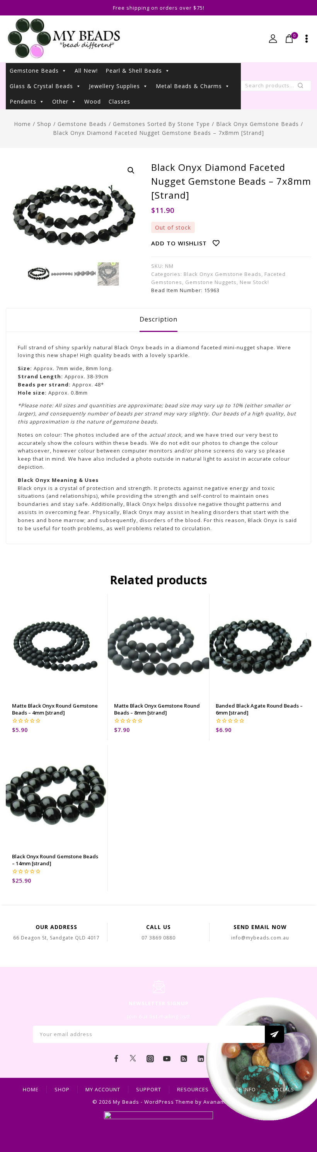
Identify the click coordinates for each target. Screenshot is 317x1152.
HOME (31, 1089)
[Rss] (184, 1059)
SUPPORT (148, 1089)
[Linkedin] (200, 1059)
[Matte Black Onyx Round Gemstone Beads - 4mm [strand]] (56, 645)
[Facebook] (116, 1059)
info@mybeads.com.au (260, 937)
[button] (131, 170)
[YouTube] (167, 1059)
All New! (86, 70)
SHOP (62, 1089)
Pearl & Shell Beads (134, 70)
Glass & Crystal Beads (41, 86)
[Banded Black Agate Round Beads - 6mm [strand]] (260, 645)
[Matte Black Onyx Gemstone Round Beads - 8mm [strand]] (159, 645)
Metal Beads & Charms (189, 86)
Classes (119, 101)
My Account (102, 1089)
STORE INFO (240, 1089)
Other (60, 101)
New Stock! (254, 282)
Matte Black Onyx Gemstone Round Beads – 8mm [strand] (157, 709)
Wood (92, 101)
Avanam (214, 1101)
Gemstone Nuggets (211, 282)
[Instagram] (150, 1059)
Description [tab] (158, 319)
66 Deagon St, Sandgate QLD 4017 (56, 937)
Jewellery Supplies (114, 86)
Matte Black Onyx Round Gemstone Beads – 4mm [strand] (55, 709)
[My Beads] (64, 38)
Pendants (23, 101)
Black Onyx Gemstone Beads (222, 274)
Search (303, 87)
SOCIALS (283, 1089)
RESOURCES (193, 1089)
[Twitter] (133, 1059)
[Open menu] (306, 38)
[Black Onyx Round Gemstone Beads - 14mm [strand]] (56, 796)
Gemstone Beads (34, 70)
